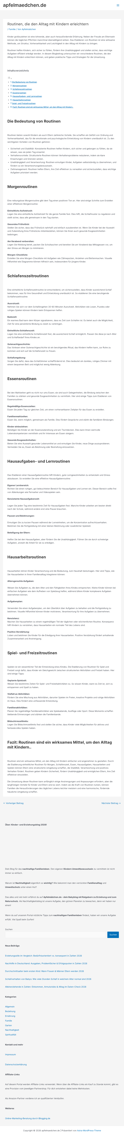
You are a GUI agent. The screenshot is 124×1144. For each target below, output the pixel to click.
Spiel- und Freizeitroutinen (24, 103)
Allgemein (10, 1006)
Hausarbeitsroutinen (22, 100)
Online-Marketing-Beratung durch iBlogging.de (27, 1118)
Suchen (9, 929)
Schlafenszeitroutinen (22, 89)
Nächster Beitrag (111, 803)
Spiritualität (10, 1034)
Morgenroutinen (20, 86)
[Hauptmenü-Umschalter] (118, 5)
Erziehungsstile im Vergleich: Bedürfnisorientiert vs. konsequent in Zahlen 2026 (43, 955)
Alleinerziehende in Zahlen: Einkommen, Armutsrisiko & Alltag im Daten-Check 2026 (45, 987)
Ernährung (10, 1016)
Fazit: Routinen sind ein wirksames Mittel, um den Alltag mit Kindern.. (43, 107)
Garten (8, 1025)
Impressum (10, 1054)
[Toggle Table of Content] (9, 78)
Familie (12, 29)
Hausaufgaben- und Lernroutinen (27, 96)
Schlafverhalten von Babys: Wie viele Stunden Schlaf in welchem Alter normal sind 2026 (48, 979)
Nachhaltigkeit (12, 1030)
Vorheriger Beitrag (13, 803)
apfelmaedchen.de (24, 5)
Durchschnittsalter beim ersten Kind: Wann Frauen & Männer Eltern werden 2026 (44, 971)
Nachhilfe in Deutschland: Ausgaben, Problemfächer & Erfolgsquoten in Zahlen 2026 (46, 963)
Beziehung (10, 1011)
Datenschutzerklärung (16, 1064)
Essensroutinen (19, 93)
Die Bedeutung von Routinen (24, 82)
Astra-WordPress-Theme (89, 1130)
